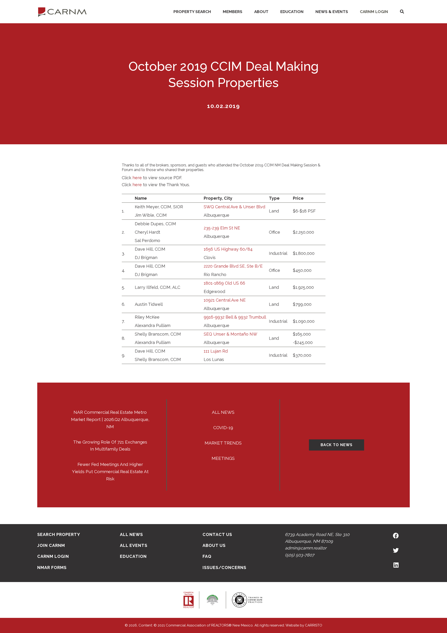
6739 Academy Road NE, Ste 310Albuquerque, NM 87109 (317, 538)
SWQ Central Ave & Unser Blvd (234, 206)
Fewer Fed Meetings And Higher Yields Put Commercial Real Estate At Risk (110, 471)
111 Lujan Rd (216, 351)
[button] (402, 12)
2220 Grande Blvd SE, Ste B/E (233, 266)
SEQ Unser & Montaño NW (230, 334)
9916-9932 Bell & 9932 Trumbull (235, 317)
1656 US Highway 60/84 (228, 249)
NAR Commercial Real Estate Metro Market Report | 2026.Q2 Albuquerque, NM (110, 419)
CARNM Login (374, 11)
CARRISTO (313, 625)
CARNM (62, 11)
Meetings (223, 458)
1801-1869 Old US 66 (224, 283)
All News (223, 412)
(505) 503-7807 (299, 554)
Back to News (336, 445)
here (137, 177)
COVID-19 (223, 427)
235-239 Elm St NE (222, 228)
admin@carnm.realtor (305, 547)
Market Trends (223, 442)
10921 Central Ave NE (225, 300)
